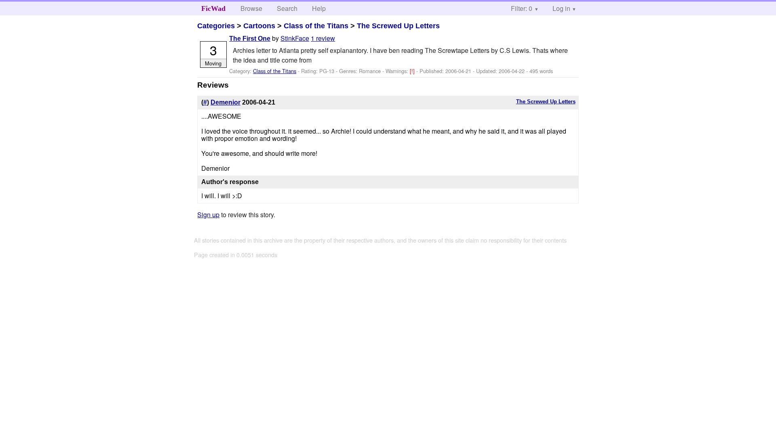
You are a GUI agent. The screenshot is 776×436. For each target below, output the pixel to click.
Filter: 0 (521, 8)
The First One (249, 38)
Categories (216, 26)
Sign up (208, 214)
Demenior (225, 102)
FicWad (213, 8)
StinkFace (294, 38)
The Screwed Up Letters (398, 26)
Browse (251, 8)
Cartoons (259, 26)
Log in (561, 8)
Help (319, 8)
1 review (323, 38)
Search (287, 8)
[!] (413, 71)
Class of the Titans (316, 26)
